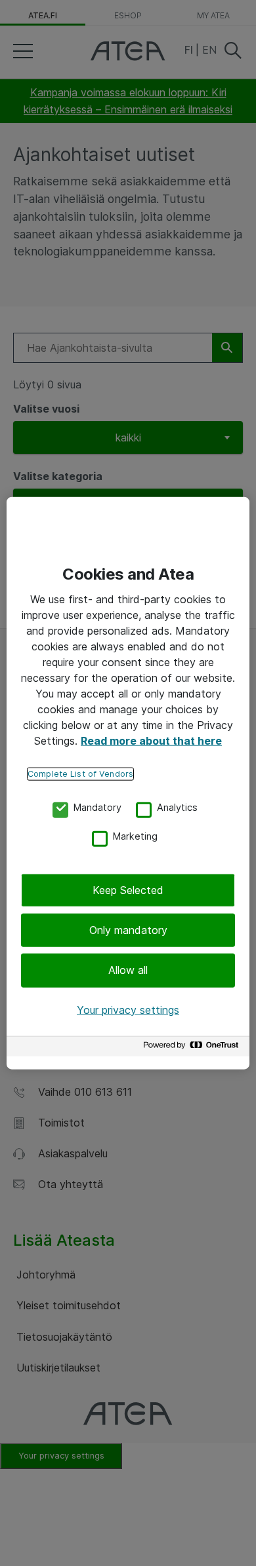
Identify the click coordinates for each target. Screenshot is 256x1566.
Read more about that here (151, 740)
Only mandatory (128, 930)
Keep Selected (128, 889)
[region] (128, 783)
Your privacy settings (128, 1009)
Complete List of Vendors (80, 773)
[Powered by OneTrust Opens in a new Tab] (193, 1048)
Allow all (128, 970)
